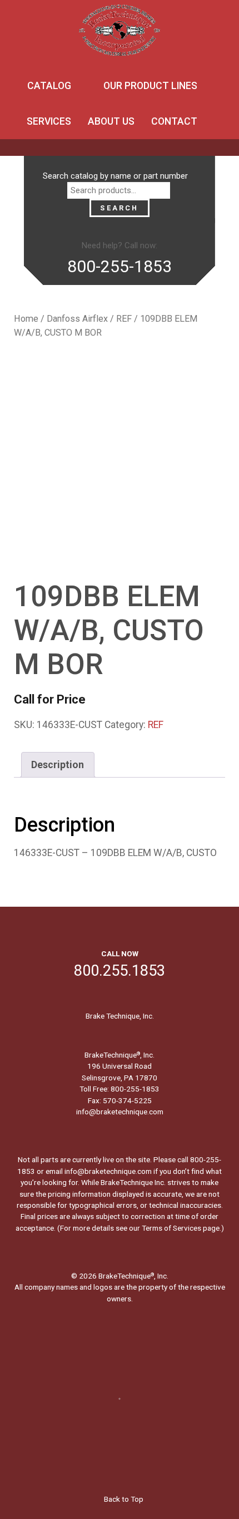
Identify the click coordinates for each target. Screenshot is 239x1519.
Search (119, 208)
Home (26, 318)
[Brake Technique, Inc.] (119, 33)
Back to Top (122, 1499)
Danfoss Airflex (77, 318)
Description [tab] (57, 764)
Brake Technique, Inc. (120, 1015)
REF (124, 318)
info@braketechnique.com (119, 1111)
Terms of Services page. (181, 1227)
